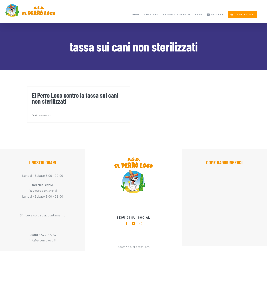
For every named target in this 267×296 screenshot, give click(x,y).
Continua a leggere (40, 115)
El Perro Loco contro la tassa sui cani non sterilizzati (75, 98)
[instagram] (140, 223)
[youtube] (133, 223)
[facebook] (126, 223)
